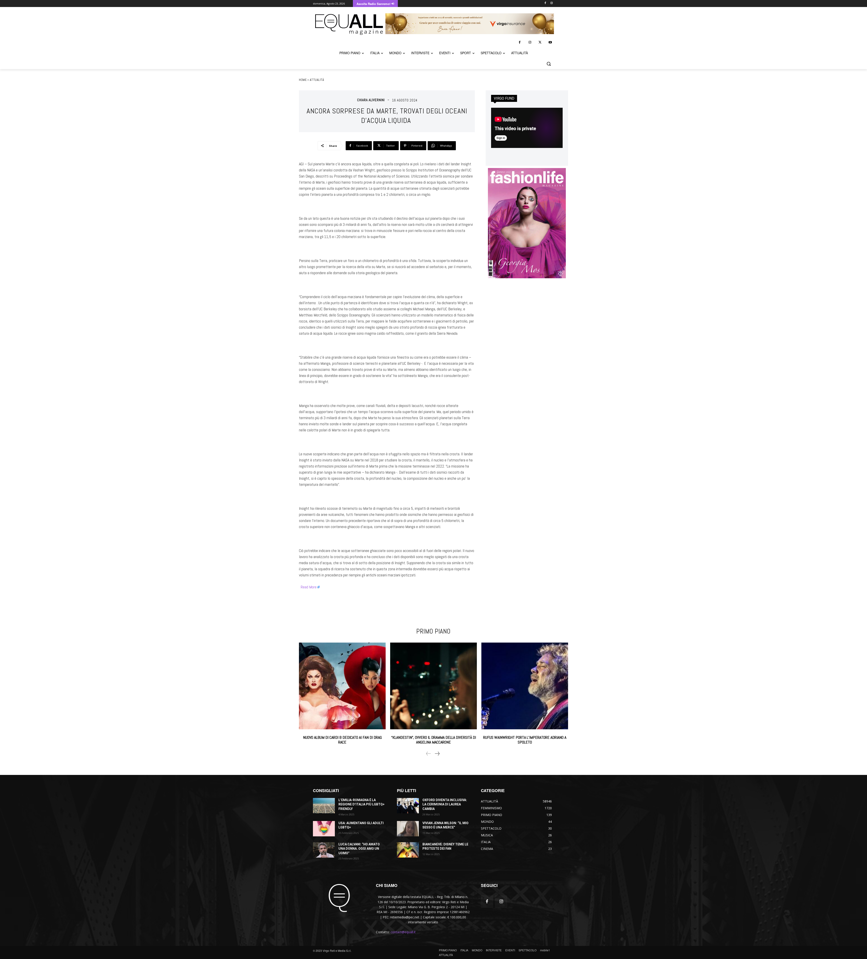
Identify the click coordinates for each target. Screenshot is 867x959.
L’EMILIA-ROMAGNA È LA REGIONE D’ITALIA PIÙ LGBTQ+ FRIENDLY (361, 804)
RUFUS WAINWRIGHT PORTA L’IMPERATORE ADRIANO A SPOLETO (524, 740)
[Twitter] (540, 42)
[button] (548, 63)
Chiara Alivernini (371, 100)
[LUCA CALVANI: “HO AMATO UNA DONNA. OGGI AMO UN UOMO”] (324, 850)
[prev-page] (428, 753)
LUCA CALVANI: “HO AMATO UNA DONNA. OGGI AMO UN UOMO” (359, 848)
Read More (309, 586)
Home (303, 80)
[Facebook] (545, 3)
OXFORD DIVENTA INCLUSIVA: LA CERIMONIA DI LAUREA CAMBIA (444, 804)
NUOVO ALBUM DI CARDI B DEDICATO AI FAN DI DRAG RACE (342, 740)
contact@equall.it (403, 932)
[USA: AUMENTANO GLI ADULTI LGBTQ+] (324, 828)
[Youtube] (550, 42)
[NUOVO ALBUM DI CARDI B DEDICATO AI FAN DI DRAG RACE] (342, 686)
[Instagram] (551, 3)
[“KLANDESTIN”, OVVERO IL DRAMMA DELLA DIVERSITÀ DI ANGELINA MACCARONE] (433, 686)
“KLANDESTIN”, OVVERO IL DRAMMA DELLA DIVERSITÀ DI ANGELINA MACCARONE (433, 740)
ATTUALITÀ (317, 80)
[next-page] (437, 753)
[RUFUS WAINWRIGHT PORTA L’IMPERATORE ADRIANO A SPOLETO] (524, 686)
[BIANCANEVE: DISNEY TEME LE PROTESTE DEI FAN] (408, 850)
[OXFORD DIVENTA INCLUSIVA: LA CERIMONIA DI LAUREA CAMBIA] (408, 805)
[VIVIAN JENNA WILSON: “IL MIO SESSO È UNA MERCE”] (408, 828)
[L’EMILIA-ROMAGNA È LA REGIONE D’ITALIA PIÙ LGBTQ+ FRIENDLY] (324, 805)
